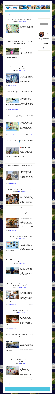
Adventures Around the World (12, 379)
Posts (15, 35)
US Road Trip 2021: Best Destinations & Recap (19, 19)
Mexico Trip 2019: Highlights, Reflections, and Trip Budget (19, 116)
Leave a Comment (24, 191)
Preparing (17, 109)
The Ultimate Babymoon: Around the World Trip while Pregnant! (19, 42)
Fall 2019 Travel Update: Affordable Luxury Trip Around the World (19, 67)
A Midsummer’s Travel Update (20, 213)
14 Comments (23, 238)
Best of (32, 304)
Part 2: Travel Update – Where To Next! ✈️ (19, 165)
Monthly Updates (13, 35)
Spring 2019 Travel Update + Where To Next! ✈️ (20, 141)
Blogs (9, 35)
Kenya (32, 379)
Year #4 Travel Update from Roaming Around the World (19, 260)
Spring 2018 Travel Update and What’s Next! (20, 236)
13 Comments (24, 287)
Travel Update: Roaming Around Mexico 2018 (19, 189)
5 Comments (23, 338)
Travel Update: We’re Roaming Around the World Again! (19, 92)
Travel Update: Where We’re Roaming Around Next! (19, 335)
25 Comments (23, 363)
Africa (30, 379)
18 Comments (24, 45)
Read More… (45, 48)
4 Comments (23, 263)
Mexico (29, 134)
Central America (26, 207)
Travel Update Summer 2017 (19, 310)
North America (30, 35)
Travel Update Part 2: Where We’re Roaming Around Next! (20, 360)
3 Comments (24, 21)
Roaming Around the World (27, 7)
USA (32, 35)
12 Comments (24, 70)
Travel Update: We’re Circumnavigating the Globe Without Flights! (19, 284)
